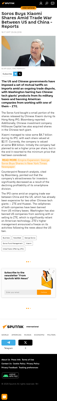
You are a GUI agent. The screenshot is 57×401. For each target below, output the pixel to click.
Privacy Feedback (9, 367)
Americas (16, 334)
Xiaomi (29, 243)
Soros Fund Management (13, 243)
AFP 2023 (7, 68)
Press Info (16, 359)
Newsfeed (17, 238)
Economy (39, 334)
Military (51, 334)
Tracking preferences (28, 367)
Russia (27, 334)
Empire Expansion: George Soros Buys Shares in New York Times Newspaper (25, 163)
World (5, 334)
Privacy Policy (33, 363)
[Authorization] (41, 3)
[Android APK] (10, 375)
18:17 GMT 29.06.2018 (11, 32)
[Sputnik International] (8, 4)
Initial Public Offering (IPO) (13, 249)
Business (6, 238)
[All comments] (4, 397)
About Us (5, 359)
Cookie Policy (19, 363)
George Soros (30, 238)
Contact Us (6, 363)
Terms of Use (28, 359)
